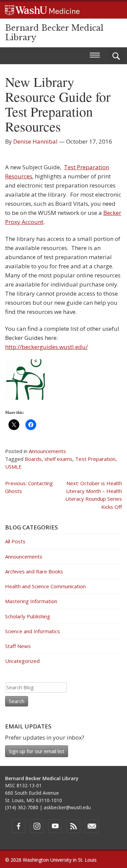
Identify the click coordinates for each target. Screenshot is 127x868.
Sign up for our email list (36, 751)
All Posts (15, 541)
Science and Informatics (32, 631)
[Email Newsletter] (92, 826)
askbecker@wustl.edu (67, 807)
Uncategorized (22, 661)
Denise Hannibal (35, 141)
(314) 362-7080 (21, 807)
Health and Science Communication (45, 586)
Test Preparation (95, 458)
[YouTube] (55, 826)
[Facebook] (18, 826)
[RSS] (73, 826)
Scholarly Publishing (27, 616)
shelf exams (58, 458)
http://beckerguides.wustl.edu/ (46, 347)
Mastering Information (31, 601)
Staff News (18, 646)
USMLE (13, 466)
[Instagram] (37, 826)
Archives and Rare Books (34, 571)
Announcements (47, 451)
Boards (33, 458)
